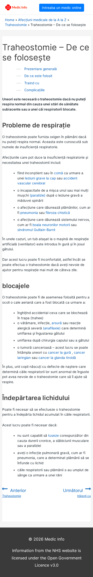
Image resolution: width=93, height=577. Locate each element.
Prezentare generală (40, 69)
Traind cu (31, 83)
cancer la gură (59, 352)
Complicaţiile (34, 90)
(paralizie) (37, 195)
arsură (57, 323)
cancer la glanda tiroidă (57, 358)
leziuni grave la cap (40, 178)
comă (58, 173)
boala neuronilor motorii (51, 225)
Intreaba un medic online (61, 8)
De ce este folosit (38, 76)
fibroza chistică (58, 213)
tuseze (53, 435)
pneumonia (29, 213)
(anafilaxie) (52, 328)
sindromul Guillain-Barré (36, 230)
